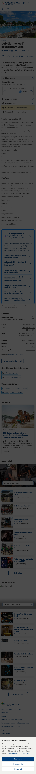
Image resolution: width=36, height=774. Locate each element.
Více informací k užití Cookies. (19, 753)
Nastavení (18, 769)
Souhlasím (18, 759)
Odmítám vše (18, 764)
